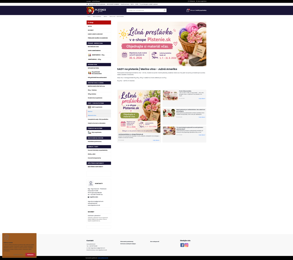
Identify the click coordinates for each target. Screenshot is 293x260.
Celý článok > (156, 140)
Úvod (89, 16)
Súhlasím (30, 255)
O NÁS (136, 4)
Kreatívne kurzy (125, 4)
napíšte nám (94, 197)
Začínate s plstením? (94, 215)
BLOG (132, 4)
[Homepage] (87, 4)
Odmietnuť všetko (18, 254)
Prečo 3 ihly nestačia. (185, 91)
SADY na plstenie (97, 16)
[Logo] (97, 10)
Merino (105, 16)
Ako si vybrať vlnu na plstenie (97, 4)
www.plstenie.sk (91, 244)
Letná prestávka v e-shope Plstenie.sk (130, 134)
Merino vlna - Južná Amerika (117, 16)
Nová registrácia (202, 1)
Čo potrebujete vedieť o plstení (149, 4)
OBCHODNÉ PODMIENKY (113, 4)
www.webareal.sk (103, 258)
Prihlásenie (192, 1)
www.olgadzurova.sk (101, 250)
